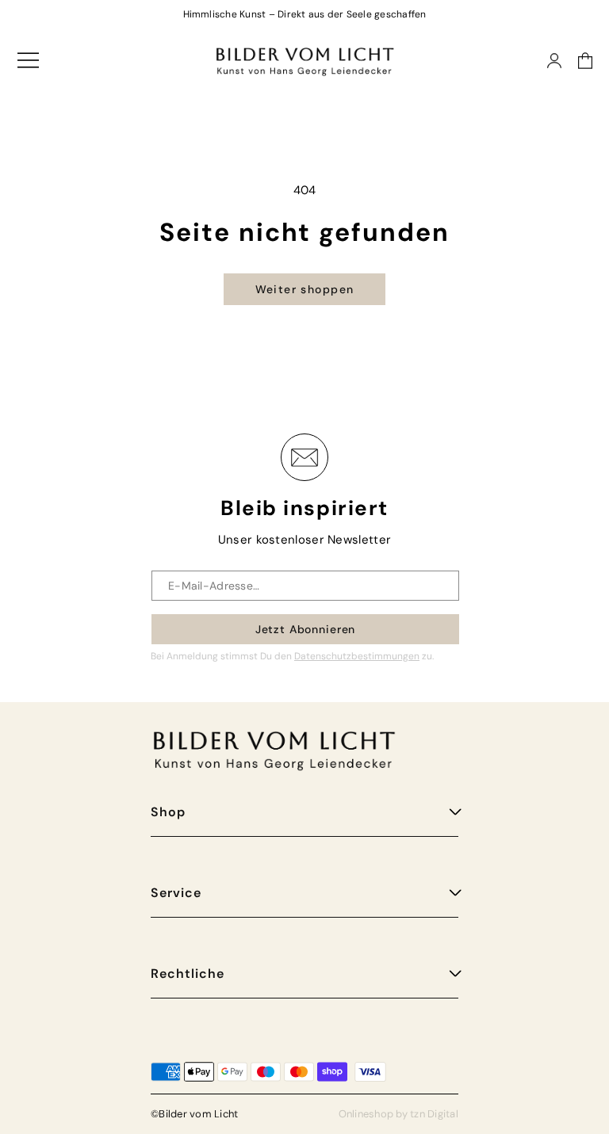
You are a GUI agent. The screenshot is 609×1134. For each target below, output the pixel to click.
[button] (577, 60)
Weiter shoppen (304, 289)
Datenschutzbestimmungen (356, 656)
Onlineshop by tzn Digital (399, 1114)
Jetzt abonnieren (305, 629)
